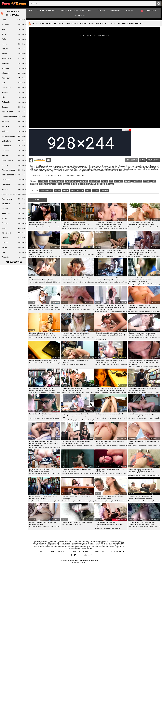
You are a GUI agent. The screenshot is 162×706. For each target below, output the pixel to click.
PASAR (147, 181)
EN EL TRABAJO (56, 181)
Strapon (14, 238)
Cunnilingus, (82, 254)
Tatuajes (14, 209)
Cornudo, (50, 282)
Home (40, 552)
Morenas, (31, 392)
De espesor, (32, 526)
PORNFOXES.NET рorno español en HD (83, 560)
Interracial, (46, 526)
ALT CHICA (43, 181)
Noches (66, 184)
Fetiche (14, 155)
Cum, (82, 365)
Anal (14, 29)
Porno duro (14, 78)
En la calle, (118, 256)
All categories (14, 262)
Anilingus (14, 131)
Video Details (131, 160)
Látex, (49, 392)
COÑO (83, 184)
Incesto (14, 165)
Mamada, (142, 227)
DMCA (73, 555)
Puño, (159, 227)
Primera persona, (133, 284)
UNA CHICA (94, 181)
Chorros (14, 223)
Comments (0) (153, 160)
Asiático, (85, 229)
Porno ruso (92, 473)
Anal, (34, 227)
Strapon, (155, 446)
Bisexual (14, 63)
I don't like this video (48, 160)
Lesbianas (14, 180)
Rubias (95, 190)
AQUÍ (50, 184)
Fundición (14, 213)
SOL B (104, 181)
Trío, (96, 229)
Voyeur (14, 247)
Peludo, (91, 229)
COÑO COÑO (71, 181)
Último (101, 11)
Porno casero (14, 160)
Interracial (14, 204)
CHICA (42, 184)
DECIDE (101, 184)
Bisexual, (39, 227)
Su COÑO (83, 181)
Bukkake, (123, 473)
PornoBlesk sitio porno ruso (76, 11)
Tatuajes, (31, 473)
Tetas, (30, 227)
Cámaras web (14, 88)
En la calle (14, 102)
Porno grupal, (60, 473)
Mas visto (131, 11)
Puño (88, 190)
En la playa (14, 141)
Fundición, (98, 418)
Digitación (14, 184)
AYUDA (92, 184)
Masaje (57, 190)
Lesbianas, (106, 229)
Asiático (14, 92)
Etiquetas (80, 16)
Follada (127, 181)
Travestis (14, 257)
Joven (104, 339)
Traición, (74, 446)
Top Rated (115, 11)
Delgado (14, 107)
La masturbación (46, 190)
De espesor (14, 233)
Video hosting (58, 552)
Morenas (14, 68)
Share (142, 160)
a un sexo (118, 181)
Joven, (81, 229)
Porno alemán (14, 112)
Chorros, (112, 365)
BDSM (14, 218)
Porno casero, (99, 256)
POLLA (110, 184)
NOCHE (75, 184)
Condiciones (117, 552)
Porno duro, (32, 282)
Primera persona (77, 190)
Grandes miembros (14, 117)
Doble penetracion (14, 175)
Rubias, (52, 256)
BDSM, (64, 229)
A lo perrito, (37, 309)
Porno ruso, (153, 227)
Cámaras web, (114, 229)
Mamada (14, 25)
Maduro (14, 49)
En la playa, (86, 309)
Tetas (85, 365)
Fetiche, (125, 282)
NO (154, 181)
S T (111, 181)
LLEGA (58, 184)
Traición (14, 243)
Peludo (65, 190)
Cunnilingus (14, 146)
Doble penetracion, (92, 254)
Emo (14, 252)
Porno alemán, (86, 337)
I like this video (31, 160)
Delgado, (148, 311)
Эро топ (89, 548)
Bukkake (14, 126)
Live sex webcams (46, 11)
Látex (14, 228)
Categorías (150, 11)
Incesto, (64, 254)
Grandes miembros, (55, 227)
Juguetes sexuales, (72, 229)
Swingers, (153, 475)
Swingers (104, 190)
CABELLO (137, 181)
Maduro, (121, 229)
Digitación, (45, 227)
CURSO (34, 184)
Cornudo (14, 151)
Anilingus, (85, 282)
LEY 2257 (87, 555)
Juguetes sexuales (14, 194)
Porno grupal (14, 199)
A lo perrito (14, 73)
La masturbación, (133, 227)
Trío (157, 475)
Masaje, (53, 392)
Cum (14, 83)
